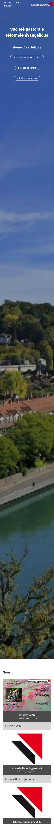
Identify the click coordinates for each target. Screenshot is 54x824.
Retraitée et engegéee (27, 78)
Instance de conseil (27, 68)
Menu (11, 4)
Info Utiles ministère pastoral (27, 57)
